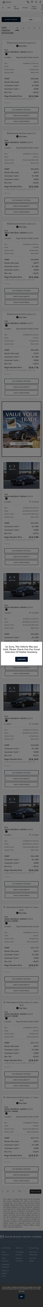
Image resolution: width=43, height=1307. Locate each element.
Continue (21, 659)
